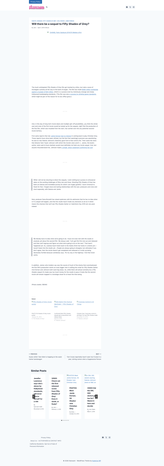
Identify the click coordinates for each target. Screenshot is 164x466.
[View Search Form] (46, 7)
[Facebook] (126, 7)
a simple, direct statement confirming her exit (77, 147)
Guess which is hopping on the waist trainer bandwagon (45, 356)
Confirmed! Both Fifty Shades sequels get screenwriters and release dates (62, 315)
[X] (130, 7)
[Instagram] (133, 7)
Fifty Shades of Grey (49, 21)
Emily (72, 412)
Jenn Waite (92, 409)
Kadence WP (96, 461)
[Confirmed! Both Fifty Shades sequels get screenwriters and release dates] (64, 307)
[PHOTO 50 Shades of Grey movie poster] (42, 307)
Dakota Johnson (37, 21)
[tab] (61, 420)
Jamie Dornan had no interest (61, 136)
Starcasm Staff (38, 406)
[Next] (96, 397)
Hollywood (60, 21)
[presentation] (74, 379)
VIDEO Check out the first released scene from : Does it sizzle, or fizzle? (56, 391)
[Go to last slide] (33, 397)
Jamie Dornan (70, 21)
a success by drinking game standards (82, 94)
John (34, 27)
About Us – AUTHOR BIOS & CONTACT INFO (45, 441)
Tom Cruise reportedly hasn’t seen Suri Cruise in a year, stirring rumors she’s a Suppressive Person (84, 356)
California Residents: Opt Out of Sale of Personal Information (43, 445)
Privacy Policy (35, 2)
